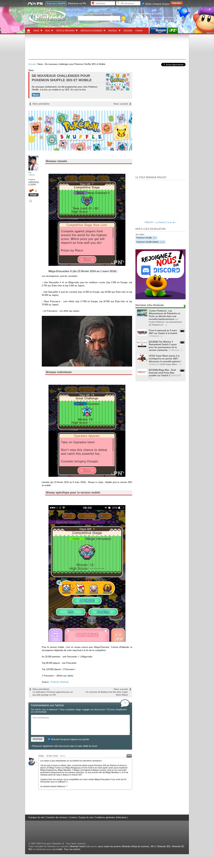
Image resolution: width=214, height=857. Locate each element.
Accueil (32, 64)
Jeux (47, 31)
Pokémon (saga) (141, 17)
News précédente (41, 104)
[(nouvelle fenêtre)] (158, 30)
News (36, 31)
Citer (129, 755)
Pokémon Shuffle (146, 238)
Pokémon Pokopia (158, 17)
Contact (73, 817)
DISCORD (128, 31)
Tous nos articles (72, 849)
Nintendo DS (178, 846)
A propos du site (36, 817)
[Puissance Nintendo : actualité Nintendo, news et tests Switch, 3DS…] (48, 23)
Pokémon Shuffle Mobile (150, 242)
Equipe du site (86, 817)
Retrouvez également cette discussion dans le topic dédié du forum (64, 746)
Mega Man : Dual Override (148, 20)
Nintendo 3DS (164, 846)
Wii (29, 849)
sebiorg (31, 175)
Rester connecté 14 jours (157, 4)
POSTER (37, 739)
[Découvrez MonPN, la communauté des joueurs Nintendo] (37, 4)
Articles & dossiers (91, 31)
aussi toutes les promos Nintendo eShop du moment (123, 846)
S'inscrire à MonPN (56, 3)
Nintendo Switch (78, 846)
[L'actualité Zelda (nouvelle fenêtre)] (173, 30)
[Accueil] (28, 30)
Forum (138, 31)
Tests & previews (65, 31)
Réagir (33, 195)
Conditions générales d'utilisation (110, 817)
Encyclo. (112, 31)
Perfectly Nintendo (60, 682)
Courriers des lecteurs (56, 817)
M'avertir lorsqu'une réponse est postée (70, 739)
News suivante (121, 104)
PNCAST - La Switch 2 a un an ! (160, 222)
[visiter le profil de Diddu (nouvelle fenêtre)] (31, 764)
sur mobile (57, 849)
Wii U (153, 846)
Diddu (41, 756)
